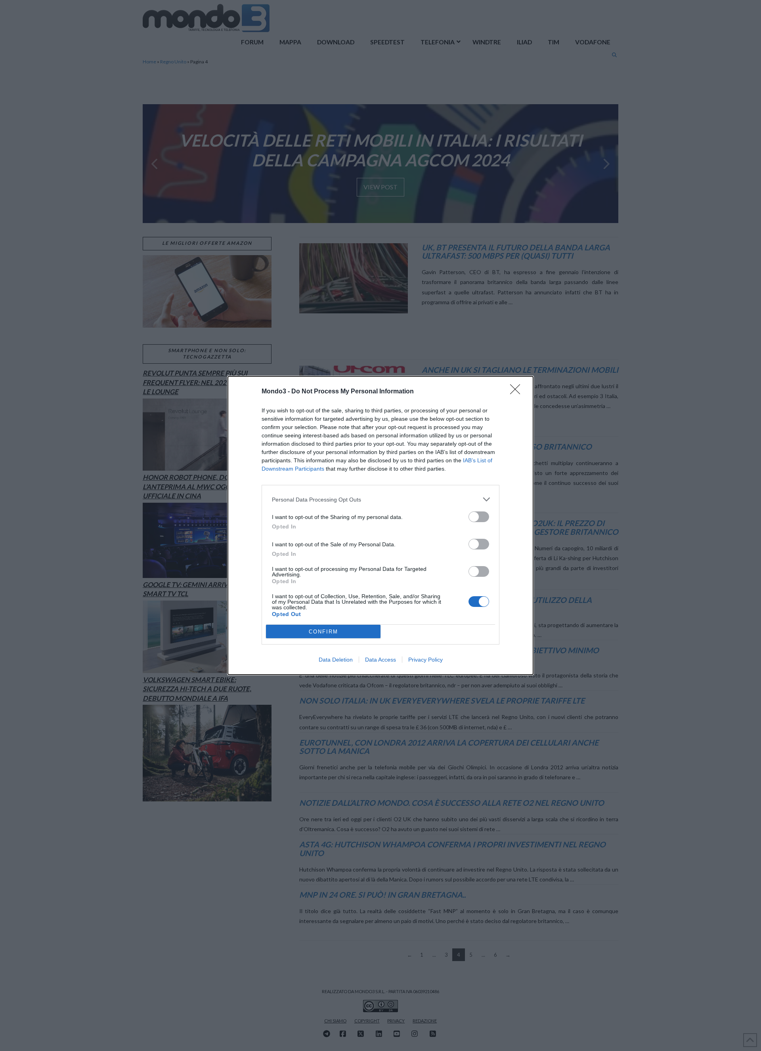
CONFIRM (323, 632)
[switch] (478, 516)
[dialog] (380, 525)
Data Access (380, 659)
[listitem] (380, 499)
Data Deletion (336, 659)
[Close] (517, 391)
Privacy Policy (425, 659)
